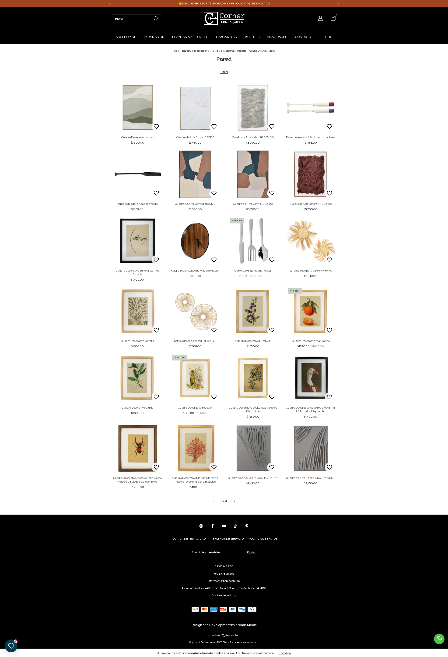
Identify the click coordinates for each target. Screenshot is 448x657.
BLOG (328, 37)
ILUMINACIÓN (154, 37)
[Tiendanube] (224, 636)
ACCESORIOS (126, 37)
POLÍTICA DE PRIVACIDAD (188, 538)
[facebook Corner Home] (212, 526)
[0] (331, 19)
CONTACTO (303, 37)
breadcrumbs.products (233, 50)
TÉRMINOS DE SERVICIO (227, 538)
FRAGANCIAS (226, 37)
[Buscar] (156, 18)
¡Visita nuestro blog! (224, 595)
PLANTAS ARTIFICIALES (190, 37)
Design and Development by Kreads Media (224, 625)
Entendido (284, 653)
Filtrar (224, 72)
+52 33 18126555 (224, 573)
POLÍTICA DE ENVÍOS (263, 538)
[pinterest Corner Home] (247, 526)
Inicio (176, 50)
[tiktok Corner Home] (235, 526)
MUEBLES (252, 37)
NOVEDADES (277, 37)
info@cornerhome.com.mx (224, 581)
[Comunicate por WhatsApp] (439, 639)
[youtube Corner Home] (224, 526)
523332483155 (224, 566)
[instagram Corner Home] (201, 526)
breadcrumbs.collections (195, 50)
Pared (215, 50)
